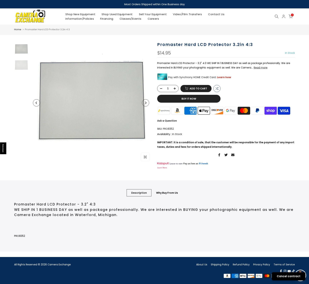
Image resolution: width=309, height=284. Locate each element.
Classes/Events (130, 18)
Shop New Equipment (80, 14)
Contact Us (216, 14)
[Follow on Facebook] (281, 271)
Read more (261, 67)
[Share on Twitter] (226, 155)
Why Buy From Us (167, 192)
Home (17, 29)
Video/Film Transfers (187, 14)
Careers (153, 18)
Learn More (162, 167)
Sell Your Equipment (153, 14)
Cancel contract (288, 276)
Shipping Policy (220, 264)
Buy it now (189, 98)
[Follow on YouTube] (289, 271)
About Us (201, 264)
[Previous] (36, 102)
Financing (106, 18)
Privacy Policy (261, 264)
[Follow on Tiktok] (293, 271)
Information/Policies (79, 18)
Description (139, 192)
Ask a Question (167, 120)
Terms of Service (284, 264)
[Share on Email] (232, 155)
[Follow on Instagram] (285, 271)
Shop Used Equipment (117, 14)
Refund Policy (241, 264)
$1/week (203, 163)
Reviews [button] (3, 148)
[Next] (145, 102)
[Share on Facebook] (219, 155)
